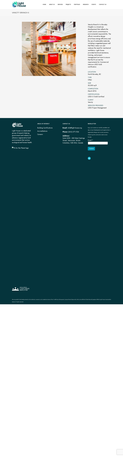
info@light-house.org (75, 128)
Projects (68, 4)
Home (44, 4)
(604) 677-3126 (73, 132)
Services (60, 4)
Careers (40, 134)
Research (86, 4)
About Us (52, 4)
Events (94, 4)
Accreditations (42, 131)
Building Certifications (45, 128)
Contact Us (102, 4)
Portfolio (77, 4)
